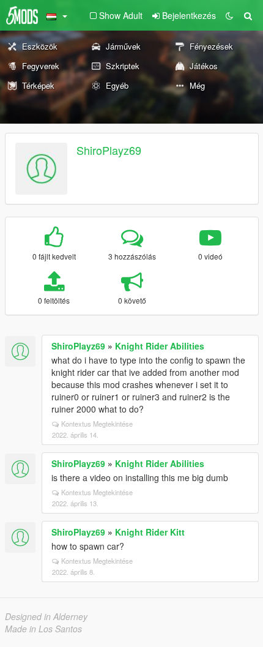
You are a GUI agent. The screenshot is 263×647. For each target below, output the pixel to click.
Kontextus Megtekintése (97, 423)
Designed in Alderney (46, 616)
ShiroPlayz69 (108, 150)
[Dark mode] (229, 15)
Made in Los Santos (43, 629)
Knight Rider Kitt (150, 532)
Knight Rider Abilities (159, 346)
